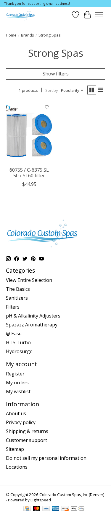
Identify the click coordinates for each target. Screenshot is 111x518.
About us (16, 413)
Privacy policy (21, 422)
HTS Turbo (18, 342)
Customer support (26, 440)
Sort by (51, 90)
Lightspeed (40, 500)
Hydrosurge (19, 351)
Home (11, 35)
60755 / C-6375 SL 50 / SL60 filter (29, 173)
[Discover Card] (65, 509)
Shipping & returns (27, 431)
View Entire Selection (29, 280)
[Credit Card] (27, 509)
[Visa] (46, 509)
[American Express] (55, 509)
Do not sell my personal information (46, 458)
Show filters (56, 73)
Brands (27, 35)
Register (15, 373)
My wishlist (18, 391)
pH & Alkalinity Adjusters (33, 315)
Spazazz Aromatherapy (31, 324)
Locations (17, 467)
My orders (17, 382)
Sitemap (15, 449)
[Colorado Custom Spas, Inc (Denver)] (20, 15)
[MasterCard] (37, 509)
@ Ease (14, 333)
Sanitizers (17, 298)
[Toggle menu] (99, 15)
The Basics (18, 289)
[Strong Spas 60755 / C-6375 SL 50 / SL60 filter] (29, 133)
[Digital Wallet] (78, 509)
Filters (13, 307)
